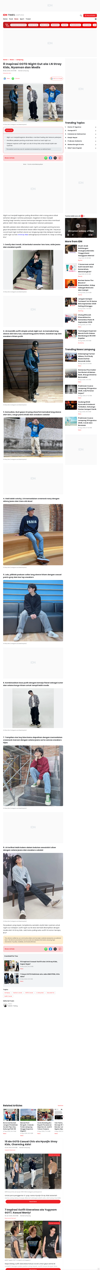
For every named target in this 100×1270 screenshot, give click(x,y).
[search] (81, 15)
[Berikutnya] (63, 1117)
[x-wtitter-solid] (55, 157)
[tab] (10, 130)
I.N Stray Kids (23, 235)
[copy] (60, 158)
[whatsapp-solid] (45, 157)
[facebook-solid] (50, 157)
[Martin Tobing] (5, 1005)
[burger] (96, 19)
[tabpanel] (33, 143)
